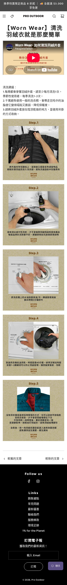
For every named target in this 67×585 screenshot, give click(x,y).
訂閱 (33, 566)
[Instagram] (38, 481)
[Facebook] (29, 481)
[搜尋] (54, 16)
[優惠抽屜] (12, 16)
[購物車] (62, 16)
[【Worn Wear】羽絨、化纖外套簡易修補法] (62, 459)
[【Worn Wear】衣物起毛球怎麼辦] (4, 459)
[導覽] (4, 16)
